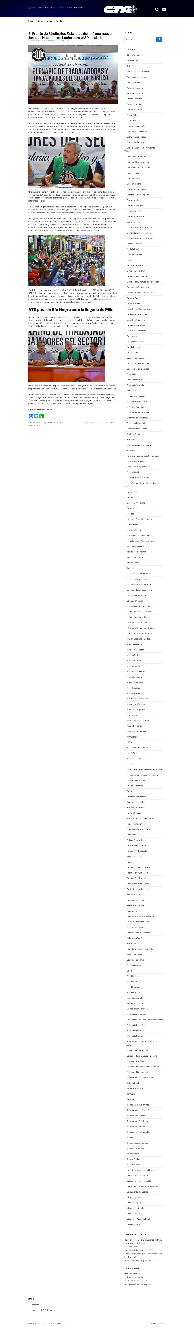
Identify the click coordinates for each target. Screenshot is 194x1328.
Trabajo (130, 1137)
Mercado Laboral (134, 677)
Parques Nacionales (136, 802)
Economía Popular (135, 380)
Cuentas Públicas (134, 254)
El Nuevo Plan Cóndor (136, 407)
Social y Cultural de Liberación (140, 1050)
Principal (130, 862)
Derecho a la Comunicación (139, 309)
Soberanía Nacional (135, 1030)
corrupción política (135, 211)
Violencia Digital (134, 1203)
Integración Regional (136, 530)
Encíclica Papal (133, 434)
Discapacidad (133, 352)
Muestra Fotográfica (136, 710)
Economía (131, 374)
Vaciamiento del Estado (137, 1192)
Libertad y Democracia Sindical (140, 628)
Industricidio (132, 524)
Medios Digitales (134, 655)
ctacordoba (140, 1277)
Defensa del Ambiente (137, 276)
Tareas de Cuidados (136, 1088)
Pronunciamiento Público (138, 884)
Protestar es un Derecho (138, 889)
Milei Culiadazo (133, 688)
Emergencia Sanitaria (136, 423)
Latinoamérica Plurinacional (139, 612)
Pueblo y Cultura (134, 894)
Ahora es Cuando (134, 82)
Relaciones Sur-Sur (135, 938)
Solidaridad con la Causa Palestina (142, 1056)
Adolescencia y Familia (137, 77)
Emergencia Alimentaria (137, 418)
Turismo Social (133, 1165)
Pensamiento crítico (136, 824)
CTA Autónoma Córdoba (47, 41)
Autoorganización (135, 88)
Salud (129, 971)
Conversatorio (133, 178)
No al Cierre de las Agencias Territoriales (145, 769)
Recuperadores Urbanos (138, 922)
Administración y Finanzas (138, 71)
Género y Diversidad (136, 503)
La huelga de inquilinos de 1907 (138, 1250)
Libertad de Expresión (137, 622)
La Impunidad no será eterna (139, 590)
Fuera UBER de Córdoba (138, 478)
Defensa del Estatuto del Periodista (143, 282)
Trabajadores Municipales (138, 1126)
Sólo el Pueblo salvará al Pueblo (141, 1077)
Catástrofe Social (134, 110)
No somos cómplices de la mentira (142, 775)
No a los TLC (132, 764)
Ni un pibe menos (134, 726)
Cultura (130, 260)
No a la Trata (132, 753)
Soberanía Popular (135, 1036)
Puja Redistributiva (135, 905)
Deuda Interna (133, 347)
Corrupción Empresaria (137, 189)
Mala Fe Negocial (134, 644)
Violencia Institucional (136, 1208)
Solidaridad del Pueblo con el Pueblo (143, 1067)
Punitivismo (132, 911)
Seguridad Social (134, 998)
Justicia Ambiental (135, 557)
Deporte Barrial (134, 298)
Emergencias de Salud (137, 429)
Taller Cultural (133, 1083)
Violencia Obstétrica (136, 1213)
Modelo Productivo (135, 693)
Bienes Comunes (134, 99)
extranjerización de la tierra (139, 445)
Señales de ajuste (101, 422)
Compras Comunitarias (137, 131)
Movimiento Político (136, 704)
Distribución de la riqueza (138, 369)
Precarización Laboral (136, 845)
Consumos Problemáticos (138, 156)
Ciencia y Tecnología (136, 126)
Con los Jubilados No (136, 142)
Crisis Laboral (133, 249)
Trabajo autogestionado (137, 1143)
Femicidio (131, 450)
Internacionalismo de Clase (139, 535)
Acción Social (133, 61)
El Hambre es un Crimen (137, 401)
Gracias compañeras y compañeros (140, 1260)
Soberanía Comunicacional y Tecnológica (145, 1020)
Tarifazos (131, 1094)
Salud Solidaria (133, 992)
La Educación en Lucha (137, 579)
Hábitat (130, 514)
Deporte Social (133, 303)
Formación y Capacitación (138, 467)
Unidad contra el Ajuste (137, 1175)
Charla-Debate (133, 120)
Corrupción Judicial (135, 200)
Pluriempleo (132, 835)
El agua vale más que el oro (139, 396)
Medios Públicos (134, 660)
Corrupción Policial (135, 205)
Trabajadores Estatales (137, 1121)
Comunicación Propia (136, 137)
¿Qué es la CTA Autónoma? (43, 1310)
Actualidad (131, 66)
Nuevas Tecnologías (136, 780)
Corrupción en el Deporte (138, 195)
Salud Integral (133, 976)
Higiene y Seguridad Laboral (139, 519)
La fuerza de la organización (139, 584)
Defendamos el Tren (136, 271)
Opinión (59, 21)
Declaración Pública (135, 265)
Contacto (35, 1305)
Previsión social (134, 856)
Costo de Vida (133, 222)
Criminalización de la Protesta (140, 238)
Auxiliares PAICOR (135, 93)
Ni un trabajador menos (137, 731)
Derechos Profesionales (138, 331)
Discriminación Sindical (137, 358)
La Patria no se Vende (136, 595)
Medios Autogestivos (137, 650)
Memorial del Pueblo (136, 671)
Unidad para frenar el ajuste (139, 1181)
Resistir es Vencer (135, 954)
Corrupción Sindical (135, 216)
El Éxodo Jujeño (131, 1247)
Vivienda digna (133, 1224)
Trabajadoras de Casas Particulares (142, 1110)
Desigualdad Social (135, 342)
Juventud (131, 568)
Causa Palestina (134, 115)
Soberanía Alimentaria (136, 1014)
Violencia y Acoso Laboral (138, 1219)
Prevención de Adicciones (138, 851)
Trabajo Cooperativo (136, 1148)
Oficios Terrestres (135, 786)
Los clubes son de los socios (139, 633)
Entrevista (131, 439)
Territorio (131, 1099)
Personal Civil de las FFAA (138, 829)
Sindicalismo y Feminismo (138, 1009)
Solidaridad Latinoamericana (139, 1072)
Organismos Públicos (136, 797)
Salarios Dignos (134, 965)
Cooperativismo (134, 184)
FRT (164, 1323)
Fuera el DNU (133, 472)
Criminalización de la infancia (139, 227)
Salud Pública (133, 987)
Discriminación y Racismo (138, 363)
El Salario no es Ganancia (138, 412)
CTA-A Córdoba (141, 1280)
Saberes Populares (135, 960)
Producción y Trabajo (136, 878)
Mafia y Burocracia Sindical (139, 639)
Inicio (30, 21)
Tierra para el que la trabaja (139, 1105)
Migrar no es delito (135, 682)
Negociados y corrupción (138, 720)
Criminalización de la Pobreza (139, 233)
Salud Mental (132, 981)
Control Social (133, 173)
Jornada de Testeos (135, 546)
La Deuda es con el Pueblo (139, 573)
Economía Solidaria (135, 385)
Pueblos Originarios (135, 900)
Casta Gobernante (135, 104)
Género (130, 497)
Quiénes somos (44, 21)
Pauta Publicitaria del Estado (140, 818)
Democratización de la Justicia (140, 292)
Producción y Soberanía (137, 873)
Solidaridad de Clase (136, 1061)
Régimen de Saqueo (136, 927)
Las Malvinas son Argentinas (140, 606)
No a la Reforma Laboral (137, 747)
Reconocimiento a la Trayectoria (141, 916)
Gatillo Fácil (132, 492)
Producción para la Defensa (139, 867)
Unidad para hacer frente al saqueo (142, 1186)
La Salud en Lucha (135, 601)
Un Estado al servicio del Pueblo (141, 1170)
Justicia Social (133, 563)
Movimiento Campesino (137, 699)
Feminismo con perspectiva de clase (143, 456)
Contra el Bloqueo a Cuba (138, 162)
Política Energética (135, 840)
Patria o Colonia (134, 813)
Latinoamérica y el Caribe (138, 617)
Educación (131, 390)
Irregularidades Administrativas (141, 541)
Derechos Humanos (136, 320)
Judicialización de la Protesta (139, 552)
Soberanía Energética (136, 1025)
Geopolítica (132, 508)
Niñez (129, 742)
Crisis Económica (134, 244)
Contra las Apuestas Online (139, 167)
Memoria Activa (134, 666)
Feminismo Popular (135, 461)
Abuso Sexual (133, 55)
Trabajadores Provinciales (138, 1132)
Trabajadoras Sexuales (137, 1115)
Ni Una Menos (133, 737)
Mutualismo (132, 715)
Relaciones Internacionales (139, 933)
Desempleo (132, 336)
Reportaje (131, 943)
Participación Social (135, 807)
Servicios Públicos (135, 1003)
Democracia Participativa (138, 287)
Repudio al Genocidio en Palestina (142, 949)
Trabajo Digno (133, 1154)
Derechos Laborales (136, 325)
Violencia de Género (136, 1197)
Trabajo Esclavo (134, 1159)
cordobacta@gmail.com (141, 1284)
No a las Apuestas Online (138, 758)
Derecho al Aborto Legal (138, 314)
